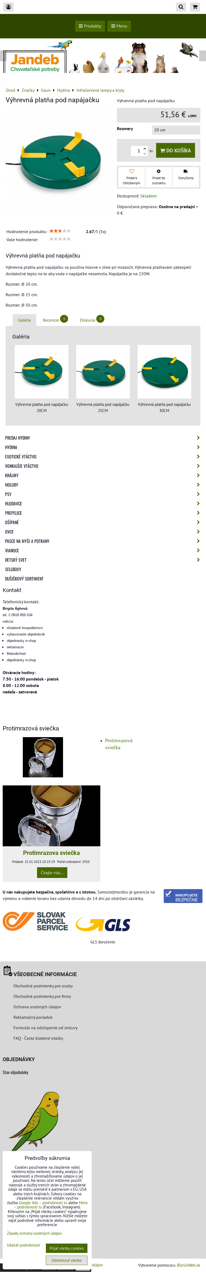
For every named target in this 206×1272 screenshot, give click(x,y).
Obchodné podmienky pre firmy (42, 996)
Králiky (12, 475)
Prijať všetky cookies (67, 1248)
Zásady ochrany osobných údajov (34, 1233)
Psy (8, 494)
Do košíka (178, 150)
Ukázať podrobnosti (23, 1245)
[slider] (60, 231)
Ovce (9, 531)
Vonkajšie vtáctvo (21, 466)
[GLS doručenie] (103, 924)
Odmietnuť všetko (67, 1260)
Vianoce (12, 550)
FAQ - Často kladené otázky (38, 1038)
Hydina (11, 447)
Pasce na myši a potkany (27, 541)
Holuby (11, 484)
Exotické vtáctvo (20, 456)
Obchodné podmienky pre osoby (43, 985)
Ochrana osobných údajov (37, 1006)
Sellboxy (13, 569)
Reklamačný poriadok (33, 1017)
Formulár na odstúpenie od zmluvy (45, 1027)
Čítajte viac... (52, 872)
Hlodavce (13, 503)
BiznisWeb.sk (188, 1265)
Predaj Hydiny (17, 438)
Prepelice (13, 513)
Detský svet (16, 560)
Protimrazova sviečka (51, 852)
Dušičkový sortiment (24, 578)
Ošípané (12, 522)
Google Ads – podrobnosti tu (43, 1202)
